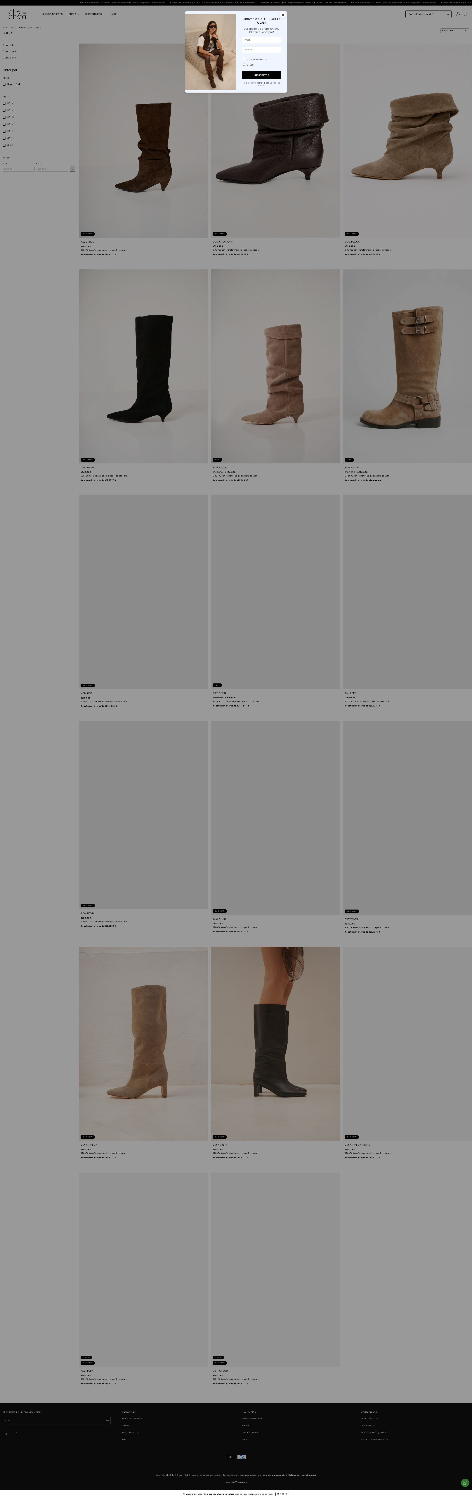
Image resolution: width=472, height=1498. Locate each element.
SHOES (250, 64)
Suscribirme (261, 75)
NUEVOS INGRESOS (257, 59)
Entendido (282, 1494)
